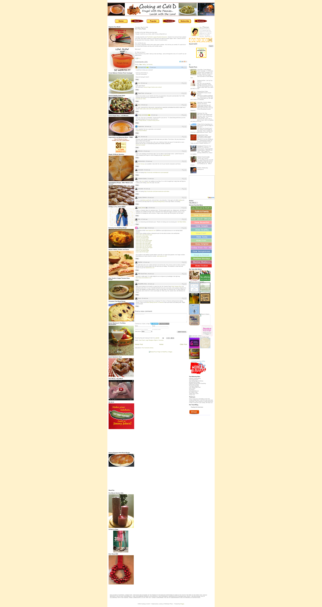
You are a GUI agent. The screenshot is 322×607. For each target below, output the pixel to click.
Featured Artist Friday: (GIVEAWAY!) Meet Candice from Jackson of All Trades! (204, 136)
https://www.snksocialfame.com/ (143, 277)
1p (145, 227)
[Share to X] (170, 338)
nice (143, 181)
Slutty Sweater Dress (176, 286)
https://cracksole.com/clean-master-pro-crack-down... (157, 191)
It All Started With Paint (194, 387)
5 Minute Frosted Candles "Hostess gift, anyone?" (203, 157)
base (139, 104)
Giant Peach (142, 340)
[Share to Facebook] (172, 338)
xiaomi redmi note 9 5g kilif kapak (144, 234)
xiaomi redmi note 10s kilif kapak (144, 246)
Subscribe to (138, 331)
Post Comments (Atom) (147, 347)
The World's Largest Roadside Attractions (157, 37)
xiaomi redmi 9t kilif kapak (142, 239)
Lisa (139, 83)
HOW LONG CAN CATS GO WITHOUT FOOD (151, 109)
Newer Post (139, 344)
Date (140, 64)
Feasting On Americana (197, 407)
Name (136, 325)
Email (153, 325)
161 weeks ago (145, 298)
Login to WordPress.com (164, 324)
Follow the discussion (185, 61)
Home (161, 344)
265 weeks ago (150, 197)
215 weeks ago (146, 262)
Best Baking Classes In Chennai (155, 302)
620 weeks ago (148, 93)
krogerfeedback (166, 155)
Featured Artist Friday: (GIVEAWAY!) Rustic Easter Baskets (204, 93)
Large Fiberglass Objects (152, 340)
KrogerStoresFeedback (141, 130)
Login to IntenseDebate (154, 324)
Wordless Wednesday (202, 167)
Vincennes (161, 340)
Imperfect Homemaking (194, 378)
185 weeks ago (151, 283)
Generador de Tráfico (141, 98)
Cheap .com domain (143, 115)
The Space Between (194, 386)
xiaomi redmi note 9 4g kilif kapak (144, 244)
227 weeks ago (144, 219)
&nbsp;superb (145, 200)
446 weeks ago (144, 104)
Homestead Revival (194, 391)
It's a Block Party (193, 392)
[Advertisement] (121, 440)
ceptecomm (142, 227)
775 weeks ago (153, 67)
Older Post (183, 344)
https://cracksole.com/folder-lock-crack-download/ (156, 172)
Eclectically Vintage (194, 384)
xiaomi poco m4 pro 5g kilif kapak (144, 240)
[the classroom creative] (195, 335)
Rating (144, 64)
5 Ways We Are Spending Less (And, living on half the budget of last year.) (205, 125)
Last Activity (149, 64)
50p (149, 115)
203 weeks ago (151, 273)
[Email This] (167, 338)
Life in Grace (192, 388)
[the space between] (205, 292)
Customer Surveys (140, 164)
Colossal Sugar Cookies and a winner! (152, 87)
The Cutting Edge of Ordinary (196, 381)
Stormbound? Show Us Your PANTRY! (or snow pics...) (204, 146)
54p (147, 67)
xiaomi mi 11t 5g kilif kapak (142, 237)
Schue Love (192, 394)
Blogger (182, 603)
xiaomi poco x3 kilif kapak (142, 236)
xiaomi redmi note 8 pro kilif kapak (144, 247)
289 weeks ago (144, 136)
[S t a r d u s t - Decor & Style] (207, 335)
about (148, 182)
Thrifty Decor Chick (193, 393)
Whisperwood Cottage (194, 382)
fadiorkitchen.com (150, 267)
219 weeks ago (151, 227)
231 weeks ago (152, 207)
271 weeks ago (150, 178)
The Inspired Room (193, 379)
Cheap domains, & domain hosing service (149, 120)
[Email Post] (163, 338)
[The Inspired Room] (205, 347)
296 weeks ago (148, 126)
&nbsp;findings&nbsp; (159, 201)
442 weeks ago (154, 114)
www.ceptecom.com (151, 230)
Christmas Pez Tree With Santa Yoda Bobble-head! (204, 114)
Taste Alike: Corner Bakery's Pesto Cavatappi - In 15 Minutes (205, 70)
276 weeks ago (146, 151)
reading (180, 200)
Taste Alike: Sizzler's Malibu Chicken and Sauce (204, 103)
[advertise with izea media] (211, 198)
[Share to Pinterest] (173, 338)
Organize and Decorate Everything (197, 383)
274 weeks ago (147, 169)
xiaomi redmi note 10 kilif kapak (143, 242)
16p (146, 207)
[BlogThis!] (168, 338)
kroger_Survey (141, 207)
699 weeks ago (144, 83)
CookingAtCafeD (142, 67)
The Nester (191, 389)
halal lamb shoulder (140, 145)
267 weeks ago (147, 188)
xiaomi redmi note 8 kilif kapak (143, 243)
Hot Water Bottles (182, 222)
